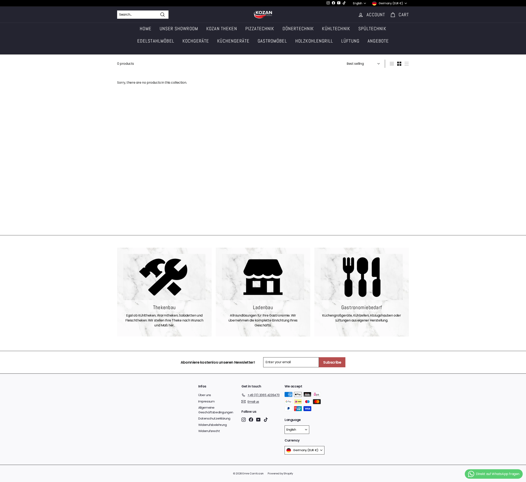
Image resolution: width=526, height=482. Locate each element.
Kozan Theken (221, 28)
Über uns (204, 395)
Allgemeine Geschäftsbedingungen (215, 409)
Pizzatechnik (259, 28)
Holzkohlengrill (314, 41)
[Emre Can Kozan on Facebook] (251, 419)
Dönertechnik (298, 28)
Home (145, 28)
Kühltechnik (336, 28)
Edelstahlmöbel (155, 41)
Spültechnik (372, 28)
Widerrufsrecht (209, 431)
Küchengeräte (233, 41)
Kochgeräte (195, 41)
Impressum (206, 401)
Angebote (378, 41)
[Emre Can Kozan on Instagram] (243, 419)
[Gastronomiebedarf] (362, 277)
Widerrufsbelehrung (212, 425)
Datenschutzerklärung (214, 418)
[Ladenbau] (263, 277)
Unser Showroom (179, 28)
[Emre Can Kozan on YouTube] (258, 419)
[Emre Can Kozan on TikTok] (266, 419)
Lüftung (350, 41)
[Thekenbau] (164, 277)
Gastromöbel (272, 41)
